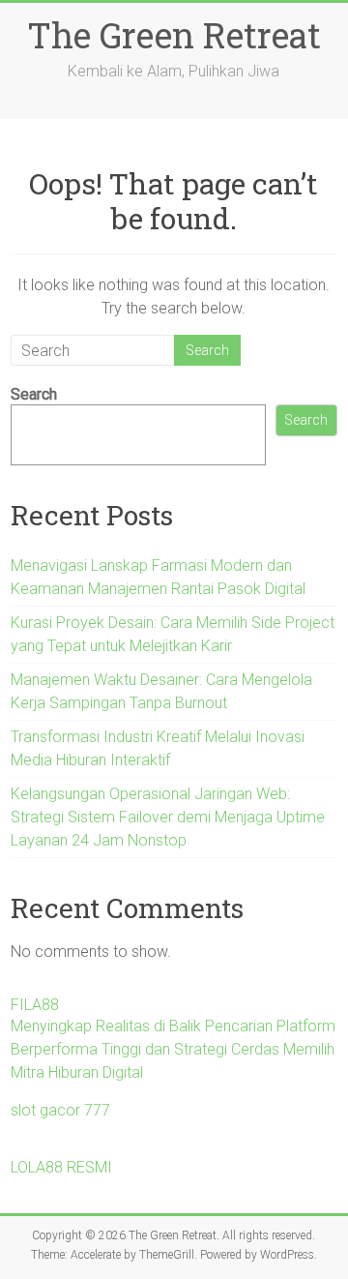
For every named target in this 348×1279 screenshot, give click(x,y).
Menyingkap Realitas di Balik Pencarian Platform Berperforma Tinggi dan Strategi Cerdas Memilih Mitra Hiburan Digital (173, 1049)
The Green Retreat (174, 35)
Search (34, 394)
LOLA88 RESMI (61, 1167)
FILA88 (35, 1005)
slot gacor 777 (60, 1110)
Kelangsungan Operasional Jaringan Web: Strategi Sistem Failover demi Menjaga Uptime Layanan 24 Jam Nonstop (168, 817)
